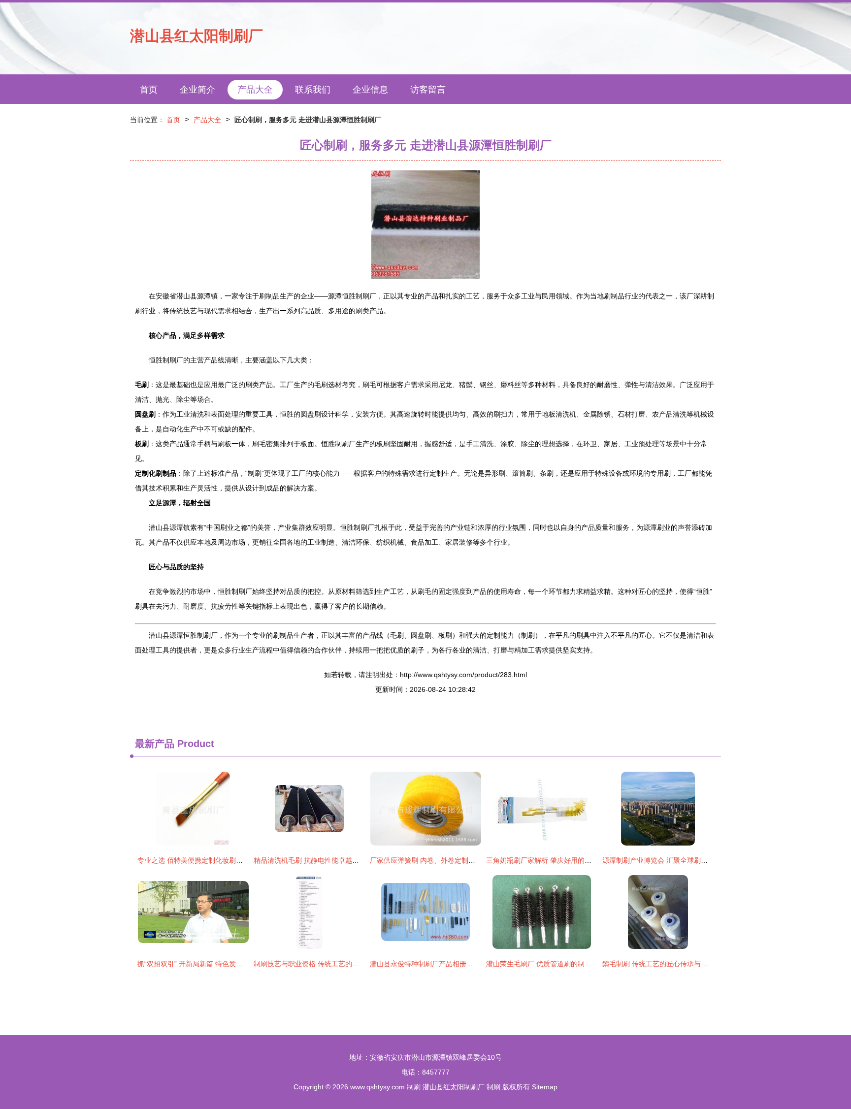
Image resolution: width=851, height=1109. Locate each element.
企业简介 (197, 90)
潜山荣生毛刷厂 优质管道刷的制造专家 (545, 964)
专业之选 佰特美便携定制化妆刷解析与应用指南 (210, 860)
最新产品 (154, 743)
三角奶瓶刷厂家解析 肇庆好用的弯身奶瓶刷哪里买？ (566, 860)
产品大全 (255, 90)
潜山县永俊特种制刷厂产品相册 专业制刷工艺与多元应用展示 (464, 964)
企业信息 (370, 90)
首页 (149, 90)
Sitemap (544, 1087)
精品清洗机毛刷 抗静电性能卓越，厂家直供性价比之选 (337, 860)
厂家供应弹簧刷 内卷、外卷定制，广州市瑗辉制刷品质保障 (460, 860)
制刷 (414, 1087)
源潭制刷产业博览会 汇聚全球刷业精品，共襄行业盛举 (686, 860)
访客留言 (428, 90)
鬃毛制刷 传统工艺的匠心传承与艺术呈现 (665, 964)
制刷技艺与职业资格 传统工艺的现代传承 (317, 964)
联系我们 (312, 90)
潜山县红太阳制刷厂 (196, 36)
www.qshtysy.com (377, 1087)
